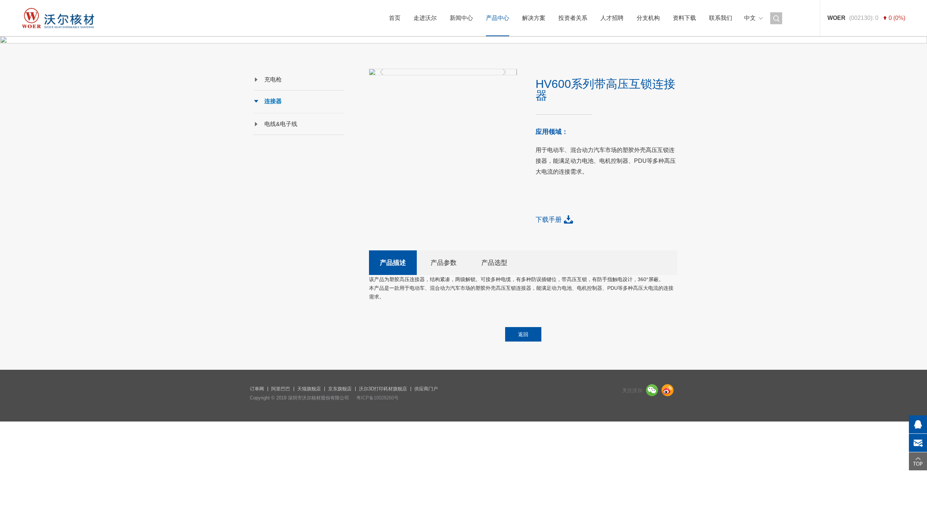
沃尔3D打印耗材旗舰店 (383, 388)
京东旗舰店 (340, 388)
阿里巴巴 (280, 388)
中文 (750, 18)
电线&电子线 (280, 124)
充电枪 (273, 79)
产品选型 (494, 262)
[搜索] (776, 18)
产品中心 (497, 18)
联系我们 (720, 18)
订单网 (257, 388)
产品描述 (393, 262)
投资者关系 (572, 18)
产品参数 (444, 262)
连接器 (273, 101)
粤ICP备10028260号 (377, 398)
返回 (523, 334)
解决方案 (533, 18)
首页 (394, 18)
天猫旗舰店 (309, 388)
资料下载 (684, 18)
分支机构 (648, 18)
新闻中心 (461, 18)
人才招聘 (612, 18)
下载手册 (549, 219)
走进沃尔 (425, 18)
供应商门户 (426, 388)
